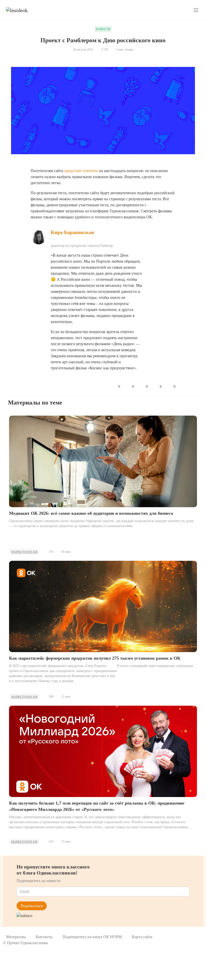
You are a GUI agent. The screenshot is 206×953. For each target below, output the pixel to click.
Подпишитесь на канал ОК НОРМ (92, 937)
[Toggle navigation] (196, 10)
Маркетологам (24, 552)
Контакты (44, 937)
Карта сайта (142, 937)
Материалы (16, 937)
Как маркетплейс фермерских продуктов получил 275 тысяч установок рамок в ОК (94, 658)
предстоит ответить (81, 171)
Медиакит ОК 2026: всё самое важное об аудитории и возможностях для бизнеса (91, 513)
